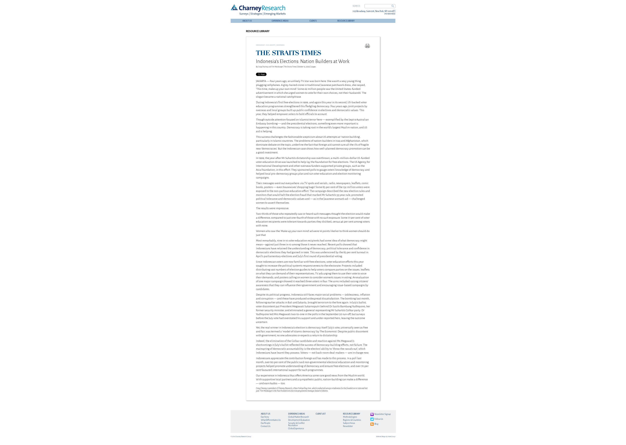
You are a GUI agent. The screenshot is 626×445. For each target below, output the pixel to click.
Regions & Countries (352, 420)
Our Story (265, 417)
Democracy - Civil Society (265, 45)
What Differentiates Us (271, 420)
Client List (321, 414)
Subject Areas (349, 423)
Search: (356, 6)
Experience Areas (280, 21)
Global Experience (296, 428)
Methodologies (350, 417)
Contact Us (265, 426)
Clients (313, 21)
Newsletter (348, 426)
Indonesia (280, 45)
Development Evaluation (299, 420)
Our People (265, 423)
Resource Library (346, 21)
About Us (247, 21)
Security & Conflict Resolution (296, 424)
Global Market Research (298, 417)
